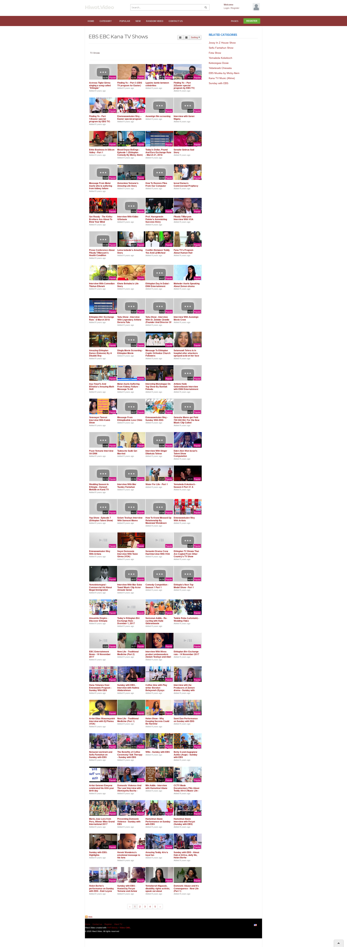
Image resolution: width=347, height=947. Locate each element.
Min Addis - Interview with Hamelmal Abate (156, 786)
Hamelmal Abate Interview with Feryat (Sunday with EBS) (184, 821)
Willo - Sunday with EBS (157, 751)
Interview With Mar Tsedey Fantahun (126, 485)
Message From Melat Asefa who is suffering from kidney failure (100, 185)
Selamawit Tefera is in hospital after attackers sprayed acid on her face (186, 353)
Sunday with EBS (218, 83)
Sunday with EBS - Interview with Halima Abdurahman (128, 687)
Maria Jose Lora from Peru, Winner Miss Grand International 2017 (102, 821)
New (138, 21)
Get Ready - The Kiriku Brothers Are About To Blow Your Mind (100, 219)
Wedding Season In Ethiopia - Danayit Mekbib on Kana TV (99, 487)
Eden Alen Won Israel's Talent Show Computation (185, 453)
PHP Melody (112, 927)
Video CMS (125, 927)
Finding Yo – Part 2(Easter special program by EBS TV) (184, 85)
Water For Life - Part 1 (156, 484)
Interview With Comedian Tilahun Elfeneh (102, 285)
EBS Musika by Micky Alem (224, 73)
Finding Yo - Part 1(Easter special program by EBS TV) (99, 118)
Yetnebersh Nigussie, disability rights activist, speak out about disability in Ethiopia (157, 889)
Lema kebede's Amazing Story (130, 251)
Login (226, 8)
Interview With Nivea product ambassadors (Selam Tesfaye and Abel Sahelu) (158, 655)
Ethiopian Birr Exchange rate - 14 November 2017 (186, 653)
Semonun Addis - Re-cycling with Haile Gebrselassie (156, 620)
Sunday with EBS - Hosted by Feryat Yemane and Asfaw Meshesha (127, 889)
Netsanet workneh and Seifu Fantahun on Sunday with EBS (100, 754)
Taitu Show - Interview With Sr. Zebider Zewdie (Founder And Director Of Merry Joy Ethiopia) (158, 320)
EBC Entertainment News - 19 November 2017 (100, 654)
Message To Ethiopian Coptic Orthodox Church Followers (157, 353)
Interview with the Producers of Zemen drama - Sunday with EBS (184, 688)
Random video (154, 21)
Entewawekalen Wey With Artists (184, 519)
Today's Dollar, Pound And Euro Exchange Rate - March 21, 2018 (158, 152)
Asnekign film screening (157, 116)
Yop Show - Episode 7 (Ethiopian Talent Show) (101, 519)
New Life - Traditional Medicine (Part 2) (128, 653)
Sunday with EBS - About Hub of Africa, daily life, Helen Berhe (186, 855)
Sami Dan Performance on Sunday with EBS (186, 720)
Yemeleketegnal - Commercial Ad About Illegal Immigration (100, 587)
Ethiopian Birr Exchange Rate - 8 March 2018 (101, 318)
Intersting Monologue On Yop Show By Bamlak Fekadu (157, 386)
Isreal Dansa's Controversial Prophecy (186, 184)
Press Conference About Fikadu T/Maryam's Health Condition (102, 252)
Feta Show (215, 52)
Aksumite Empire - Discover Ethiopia (98, 619)
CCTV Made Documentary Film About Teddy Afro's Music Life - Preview (186, 789)
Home (91, 21)
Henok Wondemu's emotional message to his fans (128, 855)
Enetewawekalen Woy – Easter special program (129, 117)
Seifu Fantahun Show (221, 47)
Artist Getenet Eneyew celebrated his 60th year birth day (101, 788)
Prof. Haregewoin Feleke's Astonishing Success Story (156, 219)
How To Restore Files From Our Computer (156, 184)
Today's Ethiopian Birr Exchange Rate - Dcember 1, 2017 (128, 620)
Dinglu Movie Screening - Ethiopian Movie (130, 351)
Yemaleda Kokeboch (220, 57)
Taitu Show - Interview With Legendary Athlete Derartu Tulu (129, 319)
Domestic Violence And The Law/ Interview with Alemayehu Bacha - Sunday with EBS (129, 789)
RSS (90, 917)
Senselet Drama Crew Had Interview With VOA (157, 552)
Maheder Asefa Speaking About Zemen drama (187, 285)
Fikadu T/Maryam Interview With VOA (183, 218)
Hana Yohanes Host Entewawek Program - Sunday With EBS (100, 687)
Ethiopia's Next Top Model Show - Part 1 (184, 586)
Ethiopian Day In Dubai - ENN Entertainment (157, 285)
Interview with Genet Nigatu (184, 117)
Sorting (194, 37)
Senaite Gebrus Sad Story (184, 151)
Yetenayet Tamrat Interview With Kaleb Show (99, 420)
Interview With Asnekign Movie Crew (186, 318)
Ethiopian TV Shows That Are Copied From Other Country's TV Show (186, 553)
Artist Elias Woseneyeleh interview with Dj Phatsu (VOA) (102, 721)
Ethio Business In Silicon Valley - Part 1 (101, 151)
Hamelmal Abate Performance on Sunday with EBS (157, 821)
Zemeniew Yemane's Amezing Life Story (127, 184)
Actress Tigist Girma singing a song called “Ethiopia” (100, 85)
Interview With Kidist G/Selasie (127, 218)
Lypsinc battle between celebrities (157, 84)
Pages (235, 21)
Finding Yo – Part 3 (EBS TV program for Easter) (129, 84)
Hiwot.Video (99, 7)
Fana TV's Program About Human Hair (183, 251)
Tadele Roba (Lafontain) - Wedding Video (186, 619)
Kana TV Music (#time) (222, 78)
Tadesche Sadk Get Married (127, 452)
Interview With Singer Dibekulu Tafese (156, 452)
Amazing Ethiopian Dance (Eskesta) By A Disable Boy (100, 353)
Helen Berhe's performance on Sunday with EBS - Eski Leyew (101, 888)
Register (235, 8)
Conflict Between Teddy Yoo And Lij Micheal (157, 251)
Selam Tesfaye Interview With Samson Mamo (129, 519)
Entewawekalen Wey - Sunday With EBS (156, 418)
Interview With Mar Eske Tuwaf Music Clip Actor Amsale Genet (129, 587)
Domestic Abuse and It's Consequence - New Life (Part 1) (186, 888)
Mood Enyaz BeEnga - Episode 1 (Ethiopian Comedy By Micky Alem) (130, 152)
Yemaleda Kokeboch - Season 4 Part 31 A (185, 485)
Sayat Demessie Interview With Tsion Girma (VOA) (127, 553)
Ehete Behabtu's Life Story (128, 285)
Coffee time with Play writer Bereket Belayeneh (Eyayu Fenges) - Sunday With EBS (156, 690)
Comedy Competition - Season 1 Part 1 (156, 586)
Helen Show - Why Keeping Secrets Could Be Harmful (157, 721)
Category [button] (106, 21)
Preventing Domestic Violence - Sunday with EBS (128, 821)
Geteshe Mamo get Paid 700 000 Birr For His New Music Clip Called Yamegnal (186, 421)
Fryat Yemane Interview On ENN (101, 452)
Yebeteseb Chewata (220, 68)
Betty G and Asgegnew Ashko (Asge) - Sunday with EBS (185, 754)
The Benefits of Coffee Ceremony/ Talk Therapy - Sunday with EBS (129, 754)
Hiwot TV (118, 924)
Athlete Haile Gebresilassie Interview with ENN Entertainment (186, 386)
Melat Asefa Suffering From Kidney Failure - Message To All (128, 386)
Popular (124, 21)
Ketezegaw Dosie (219, 62)
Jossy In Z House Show (222, 42)
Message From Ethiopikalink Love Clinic (129, 418)
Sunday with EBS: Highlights (98, 853)
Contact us (176, 21)
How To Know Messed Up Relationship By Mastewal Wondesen (158, 520)
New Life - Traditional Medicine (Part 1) (128, 720)
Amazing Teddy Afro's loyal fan (156, 853)
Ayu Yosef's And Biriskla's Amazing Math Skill (101, 386)
